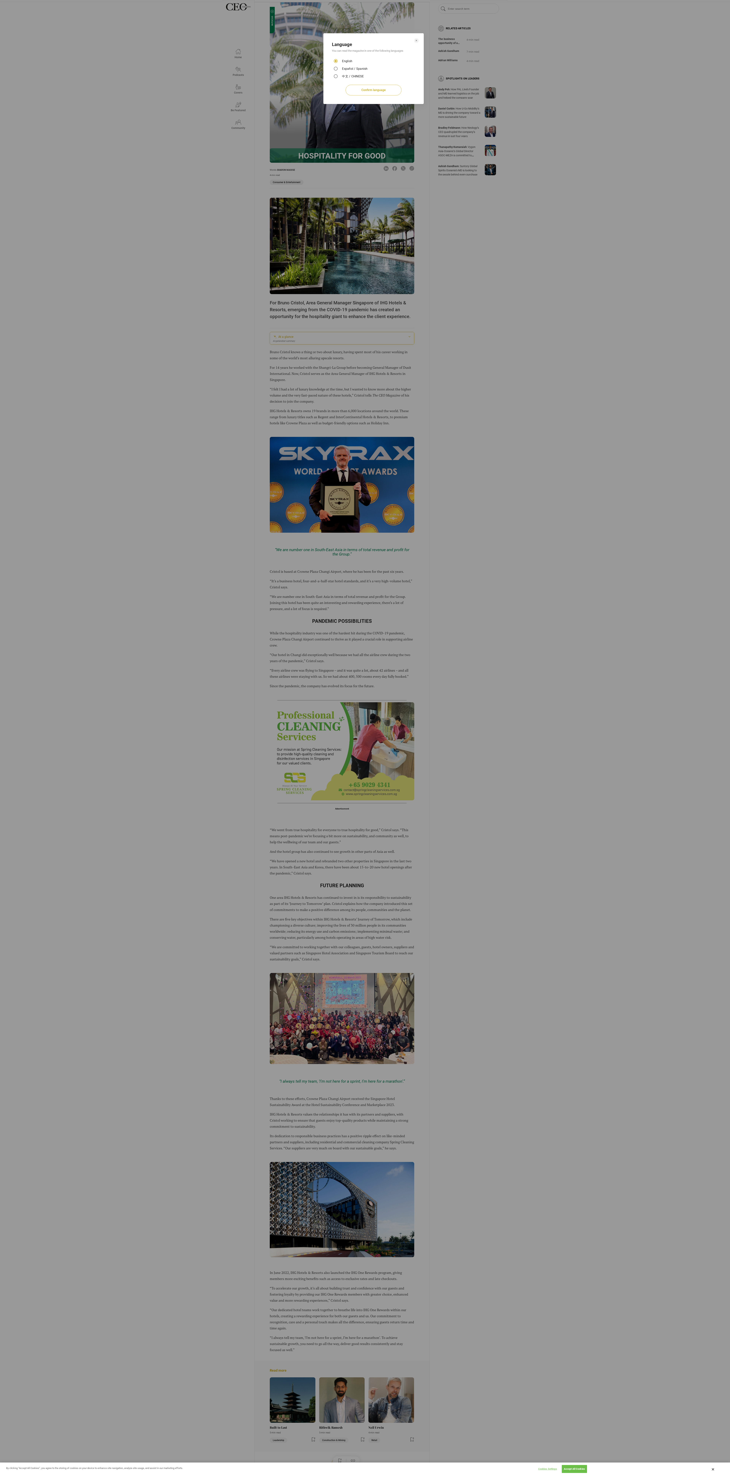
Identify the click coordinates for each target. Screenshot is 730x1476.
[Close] (713, 1469)
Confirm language (373, 90)
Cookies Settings (547, 1468)
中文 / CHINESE (353, 76)
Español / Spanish (354, 69)
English (347, 61)
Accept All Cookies (574, 1468)
